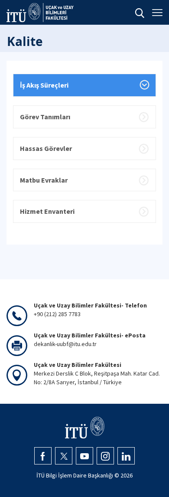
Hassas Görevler (46, 148)
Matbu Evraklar (44, 180)
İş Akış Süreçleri (44, 85)
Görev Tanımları (45, 116)
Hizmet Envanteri (47, 211)
